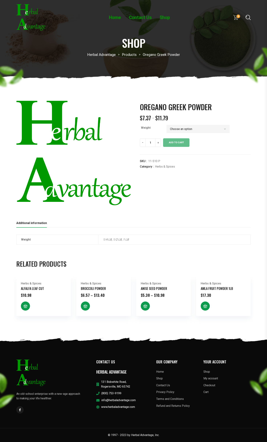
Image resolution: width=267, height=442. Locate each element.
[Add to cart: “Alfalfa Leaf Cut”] (25, 306)
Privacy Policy (165, 392)
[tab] (31, 224)
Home (115, 17)
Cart (206, 392)
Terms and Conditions (170, 399)
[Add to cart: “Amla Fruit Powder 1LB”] (205, 306)
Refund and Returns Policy (173, 406)
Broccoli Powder (93, 288)
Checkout (209, 385)
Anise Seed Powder (154, 288)
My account (210, 378)
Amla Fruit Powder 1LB (217, 288)
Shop (165, 17)
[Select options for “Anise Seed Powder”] (145, 306)
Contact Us (140, 17)
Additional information (31, 223)
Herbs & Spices (165, 166)
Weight (146, 127)
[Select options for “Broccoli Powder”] (85, 306)
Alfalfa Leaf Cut (32, 288)
